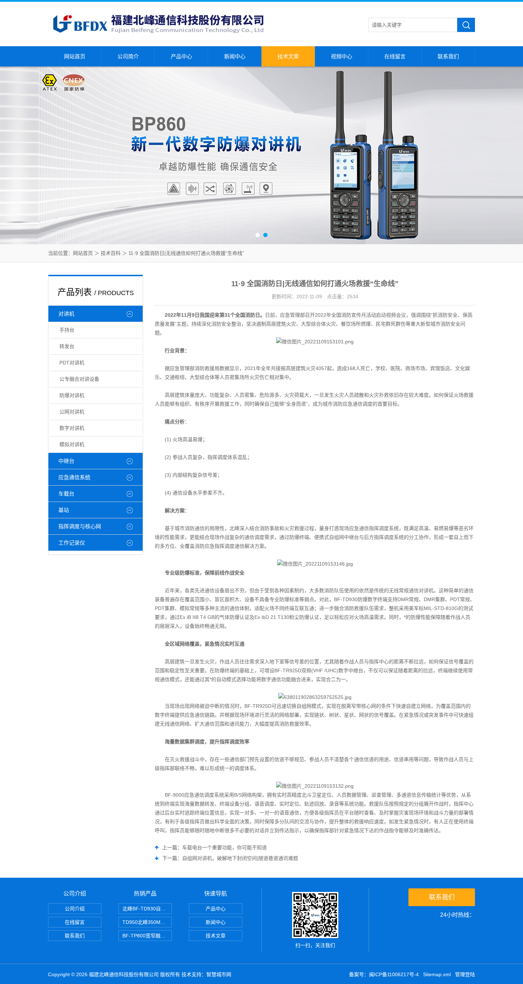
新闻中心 (234, 56)
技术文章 (288, 56)
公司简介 (128, 56)
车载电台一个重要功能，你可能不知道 (224, 847)
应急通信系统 (74, 477)
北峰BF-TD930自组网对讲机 (147, 908)
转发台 (66, 346)
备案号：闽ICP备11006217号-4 (384, 974)
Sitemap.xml (437, 974)
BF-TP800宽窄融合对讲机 (147, 935)
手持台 (66, 330)
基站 (63, 510)
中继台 (66, 461)
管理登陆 (465, 974)
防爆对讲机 (71, 395)
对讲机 (66, 314)
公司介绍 (75, 908)
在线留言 (395, 56)
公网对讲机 (71, 412)
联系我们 (448, 56)
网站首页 (74, 56)
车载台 (66, 494)
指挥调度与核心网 (79, 526)
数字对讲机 (71, 428)
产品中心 (181, 56)
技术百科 (111, 253)
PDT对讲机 (71, 362)
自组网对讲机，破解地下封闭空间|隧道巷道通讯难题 (240, 858)
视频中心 (341, 56)
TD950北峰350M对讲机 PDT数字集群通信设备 (147, 922)
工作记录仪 (71, 543)
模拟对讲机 (71, 444)
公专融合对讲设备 (79, 379)
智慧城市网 (218, 974)
